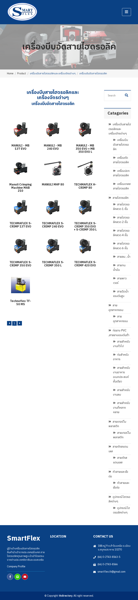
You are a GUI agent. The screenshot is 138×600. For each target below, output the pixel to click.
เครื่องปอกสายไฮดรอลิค (121, 173)
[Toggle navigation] (126, 12)
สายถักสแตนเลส (118, 449)
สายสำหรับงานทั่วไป (121, 344)
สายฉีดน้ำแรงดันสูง (120, 294)
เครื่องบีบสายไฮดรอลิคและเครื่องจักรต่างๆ (120, 129)
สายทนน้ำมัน (119, 267)
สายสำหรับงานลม (121, 392)
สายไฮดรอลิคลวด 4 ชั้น (121, 233)
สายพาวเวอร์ (120, 280)
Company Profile (16, 566)
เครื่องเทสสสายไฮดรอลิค (122, 186)
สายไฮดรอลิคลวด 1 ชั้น (121, 206)
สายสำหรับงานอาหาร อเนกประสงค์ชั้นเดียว (121, 375)
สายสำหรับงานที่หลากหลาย (121, 408)
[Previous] (9, 323)
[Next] (19, 323)
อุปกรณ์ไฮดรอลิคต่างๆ (119, 499)
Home (10, 73)
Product (21, 73)
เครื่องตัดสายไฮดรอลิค (121, 160)
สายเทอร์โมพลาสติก (117, 424)
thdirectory (65, 596)
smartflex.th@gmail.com (111, 572)
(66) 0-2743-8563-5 (109, 557)
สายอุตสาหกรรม (116, 307)
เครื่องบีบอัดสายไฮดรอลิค (121, 145)
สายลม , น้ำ (123, 256)
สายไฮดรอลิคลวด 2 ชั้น (121, 220)
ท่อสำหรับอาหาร (121, 357)
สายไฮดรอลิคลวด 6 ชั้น (121, 246)
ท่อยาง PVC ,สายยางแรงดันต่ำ (119, 333)
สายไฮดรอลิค (120, 198)
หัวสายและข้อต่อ (118, 474)
